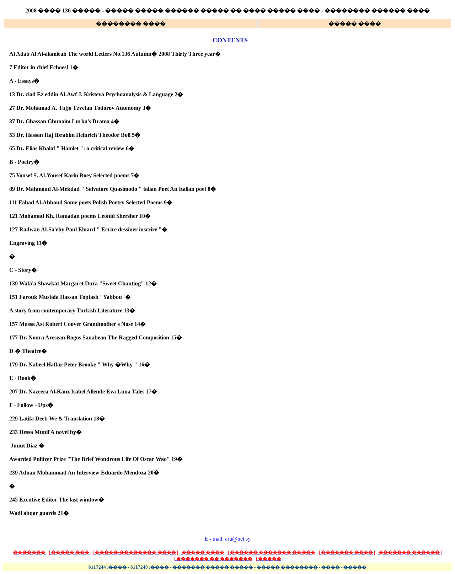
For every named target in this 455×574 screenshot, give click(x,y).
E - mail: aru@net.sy (227, 539)
